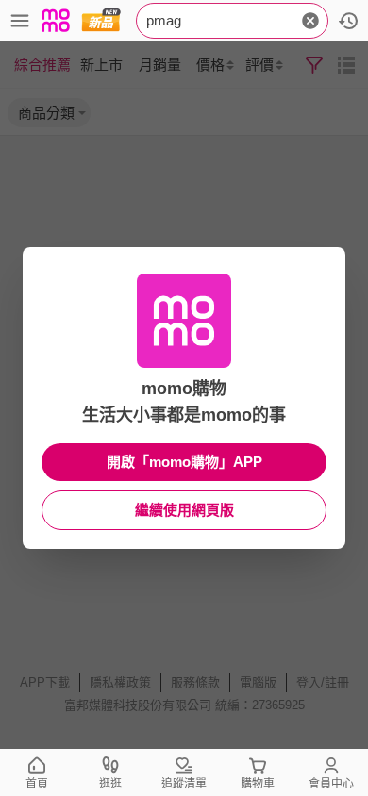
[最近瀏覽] (348, 21)
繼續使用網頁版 (184, 510)
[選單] (20, 21)
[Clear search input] (310, 20)
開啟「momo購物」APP (184, 462)
